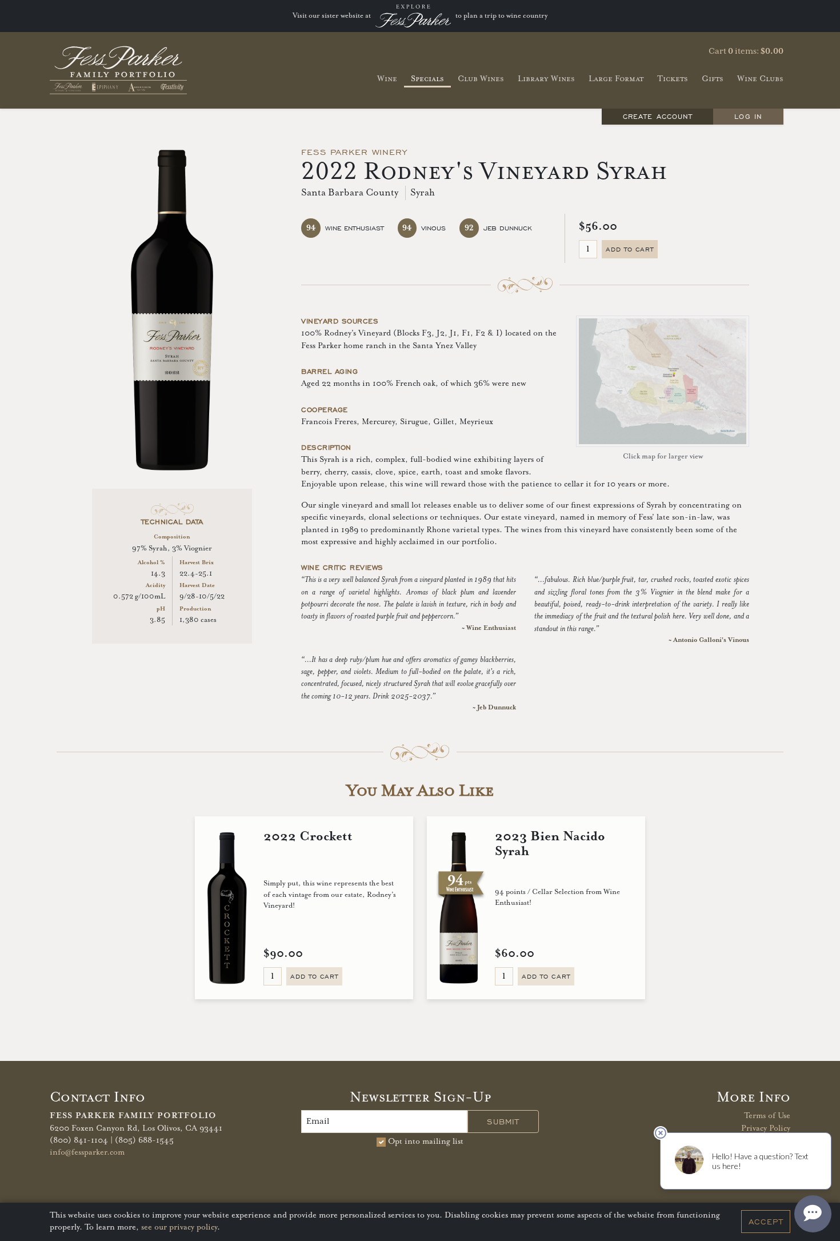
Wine (387, 78)
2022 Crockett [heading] (308, 836)
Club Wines (481, 78)
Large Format (616, 78)
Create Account (658, 116)
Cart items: (746, 51)
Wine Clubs (760, 78)
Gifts (712, 78)
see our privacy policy (179, 1227)
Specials (427, 78)
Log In (748, 116)
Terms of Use (767, 1115)
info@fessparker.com (87, 1152)
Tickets (672, 78)
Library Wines (546, 78)
